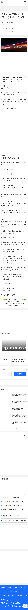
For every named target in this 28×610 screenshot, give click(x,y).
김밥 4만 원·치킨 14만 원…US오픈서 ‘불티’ (12, 501)
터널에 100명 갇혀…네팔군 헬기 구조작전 (12, 505)
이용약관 (4, 591)
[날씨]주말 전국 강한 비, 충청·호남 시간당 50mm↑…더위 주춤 (19, 395)
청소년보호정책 (23, 591)
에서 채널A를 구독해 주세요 (10, 299)
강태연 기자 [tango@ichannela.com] (12, 295)
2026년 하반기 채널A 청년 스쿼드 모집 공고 (17, 587)
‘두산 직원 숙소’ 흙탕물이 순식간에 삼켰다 (10, 497)
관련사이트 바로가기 (5, 595)
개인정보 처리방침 (14, 591)
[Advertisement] (14, 567)
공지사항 (3, 587)
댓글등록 (19, 374)
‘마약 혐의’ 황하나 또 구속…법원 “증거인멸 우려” (14, 520)
